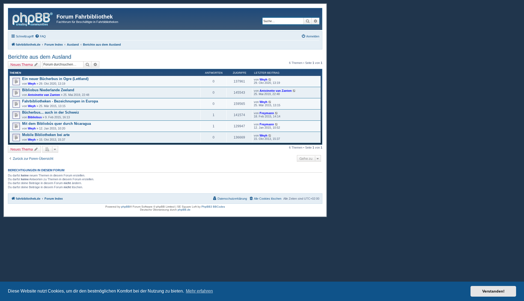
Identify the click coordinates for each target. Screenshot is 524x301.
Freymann (267, 113)
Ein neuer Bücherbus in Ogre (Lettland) (55, 79)
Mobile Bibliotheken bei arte (46, 135)
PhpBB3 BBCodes (213, 206)
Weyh (32, 83)
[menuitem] (40, 36)
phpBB (125, 206)
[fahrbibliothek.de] (33, 18)
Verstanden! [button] (493, 291)
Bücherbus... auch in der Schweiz (50, 112)
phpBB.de (184, 209)
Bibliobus (35, 117)
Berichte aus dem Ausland (39, 57)
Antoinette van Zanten (44, 94)
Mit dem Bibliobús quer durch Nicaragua (56, 124)
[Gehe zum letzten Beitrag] (270, 79)
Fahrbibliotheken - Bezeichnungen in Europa (60, 101)
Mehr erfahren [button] (199, 291)
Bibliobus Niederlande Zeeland (48, 90)
